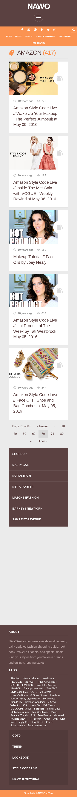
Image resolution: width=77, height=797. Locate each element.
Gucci (49, 722)
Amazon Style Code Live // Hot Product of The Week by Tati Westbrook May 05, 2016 (35, 328)
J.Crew (52, 702)
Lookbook (20, 757)
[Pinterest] (35, 29)
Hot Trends (38, 43)
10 (63, 426)
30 (24, 433)
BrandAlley (16, 702)
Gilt (25, 705)
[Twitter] (48, 29)
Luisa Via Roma (19, 695)
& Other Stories (38, 695)
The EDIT (52, 688)
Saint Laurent (17, 725)
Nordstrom (48, 678)
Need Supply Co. (19, 722)
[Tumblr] (41, 29)
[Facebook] (22, 29)
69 (34, 433)
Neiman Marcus (31, 678)
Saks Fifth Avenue (46, 685)
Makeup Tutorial (46, 36)
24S (33, 715)
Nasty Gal (35, 705)
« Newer (42, 426)
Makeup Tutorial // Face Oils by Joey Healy (34, 259)
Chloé (47, 719)
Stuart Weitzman (37, 725)
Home (9, 36)
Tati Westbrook (40, 712)
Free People (44, 715)
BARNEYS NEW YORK (27, 508)
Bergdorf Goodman (35, 702)
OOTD (33, 692)
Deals (28, 36)
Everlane (55, 695)
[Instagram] (28, 29)
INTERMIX (35, 719)
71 (52, 433)
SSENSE (39, 708)
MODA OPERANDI (20, 708)
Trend (18, 36)
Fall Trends (49, 705)
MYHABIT (30, 682)
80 (62, 433)
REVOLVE (16, 682)
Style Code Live (19, 692)
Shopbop (15, 678)
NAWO (38, 6)
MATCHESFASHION (25, 497)
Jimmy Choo (53, 708)
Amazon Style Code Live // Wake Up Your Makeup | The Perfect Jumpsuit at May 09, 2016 (35, 116)
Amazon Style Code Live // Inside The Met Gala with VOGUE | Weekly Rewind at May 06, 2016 (35, 190)
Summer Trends (19, 715)
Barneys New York (34, 688)
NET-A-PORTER (22, 486)
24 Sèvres (45, 692)
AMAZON (15, 688)
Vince (54, 712)
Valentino (15, 705)
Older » (42, 441)
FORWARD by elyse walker (25, 698)
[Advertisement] (38, 578)
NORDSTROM (21, 475)
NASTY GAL (20, 464)
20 (15, 433)
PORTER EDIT (18, 719)
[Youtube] (55, 29)
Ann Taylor (59, 719)
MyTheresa (49, 698)
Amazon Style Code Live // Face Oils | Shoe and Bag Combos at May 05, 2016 (35, 403)
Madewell (59, 715)
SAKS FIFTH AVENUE (26, 519)
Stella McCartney (19, 712)
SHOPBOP (19, 453)
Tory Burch (37, 722)
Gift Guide (65, 36)
